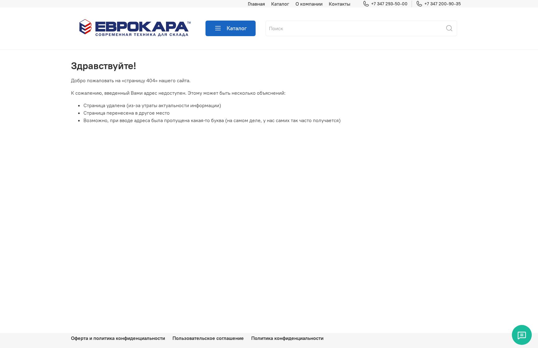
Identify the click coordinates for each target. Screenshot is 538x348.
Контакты (339, 4)
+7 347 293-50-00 (389, 4)
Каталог (280, 4)
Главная (256, 4)
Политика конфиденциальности (287, 338)
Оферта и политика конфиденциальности (118, 338)
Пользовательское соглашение (208, 338)
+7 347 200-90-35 (442, 4)
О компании (309, 4)
